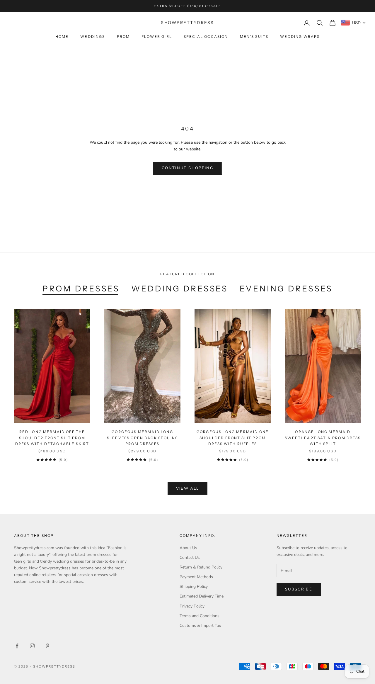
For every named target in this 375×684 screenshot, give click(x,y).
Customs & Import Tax (200, 625)
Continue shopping (187, 168)
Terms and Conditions (199, 616)
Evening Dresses (286, 288)
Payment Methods (196, 577)
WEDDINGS (92, 36)
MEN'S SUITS (254, 36)
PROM (123, 36)
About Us (188, 548)
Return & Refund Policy (201, 567)
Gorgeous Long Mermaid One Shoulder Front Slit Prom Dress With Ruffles (233, 438)
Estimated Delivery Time (202, 596)
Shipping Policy (194, 586)
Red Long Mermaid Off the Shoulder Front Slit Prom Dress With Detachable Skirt (52, 438)
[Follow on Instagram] (32, 646)
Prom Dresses (81, 288)
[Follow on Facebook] (17, 646)
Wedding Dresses (179, 288)
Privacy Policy (192, 606)
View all (187, 488)
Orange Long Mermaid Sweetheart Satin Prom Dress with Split (323, 438)
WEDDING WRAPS (300, 36)
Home (62, 36)
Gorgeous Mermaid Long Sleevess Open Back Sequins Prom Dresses (142, 438)
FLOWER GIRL (157, 36)
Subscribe (298, 589)
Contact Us (190, 557)
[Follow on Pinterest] (47, 646)
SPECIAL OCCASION (206, 36)
